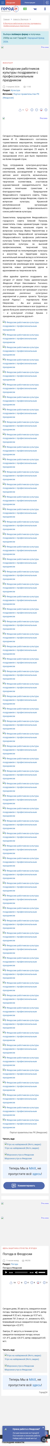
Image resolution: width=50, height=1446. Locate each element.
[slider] (42, 1272)
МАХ (32, 1168)
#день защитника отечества (15, 1248)
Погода (14, 1264)
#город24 (33, 1248)
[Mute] (36, 1272)
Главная (6, 19)
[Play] (6, 1272)
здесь (36, 1174)
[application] (25, 1272)
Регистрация (30, 3)
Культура (15, 90)
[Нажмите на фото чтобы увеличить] (25, 326)
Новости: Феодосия (20, 19)
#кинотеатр (8, 63)
